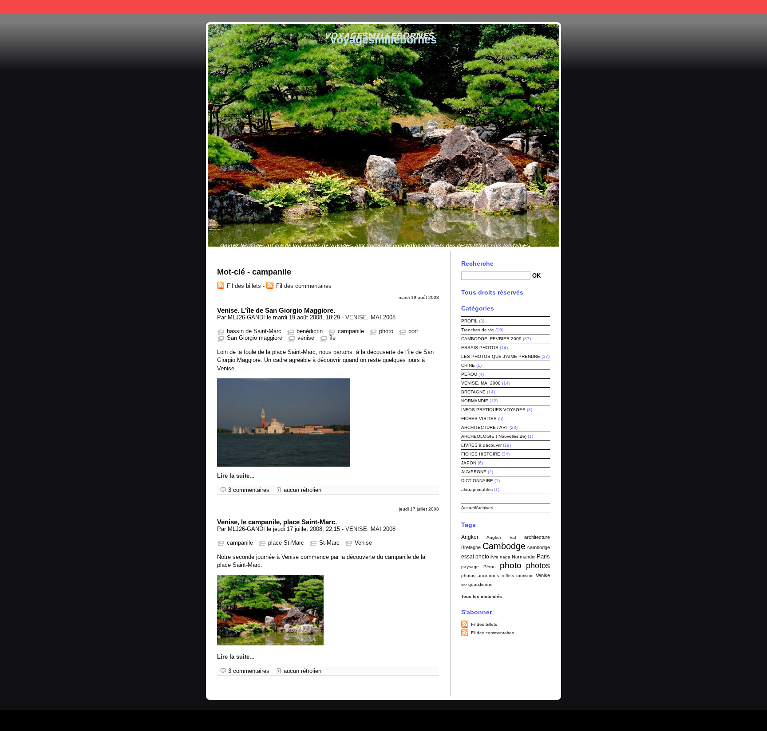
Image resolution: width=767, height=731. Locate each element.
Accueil (468, 507)
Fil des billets (244, 286)
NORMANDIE (474, 400)
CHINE (468, 365)
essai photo (475, 557)
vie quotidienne (477, 584)
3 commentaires (248, 490)
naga (505, 556)
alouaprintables (477, 489)
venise (305, 337)
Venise (363, 542)
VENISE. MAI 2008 (370, 317)
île (332, 337)
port (413, 331)
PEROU (469, 374)
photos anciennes (480, 575)
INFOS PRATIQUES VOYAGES (493, 409)
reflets (508, 575)
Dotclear (404, 718)
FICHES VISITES (479, 418)
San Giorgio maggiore (254, 337)
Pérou (489, 566)
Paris (543, 556)
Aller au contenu (649, 6)
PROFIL (469, 320)
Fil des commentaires (304, 286)
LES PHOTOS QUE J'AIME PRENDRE (500, 356)
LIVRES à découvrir (481, 445)
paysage (470, 566)
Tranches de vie (477, 329)
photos (538, 565)
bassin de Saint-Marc (254, 331)
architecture (537, 537)
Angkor (469, 537)
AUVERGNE (473, 471)
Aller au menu (692, 6)
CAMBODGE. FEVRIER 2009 (491, 338)
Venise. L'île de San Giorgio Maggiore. (276, 310)
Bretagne (471, 547)
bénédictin (310, 331)
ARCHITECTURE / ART (484, 427)
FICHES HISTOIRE (480, 454)
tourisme (525, 575)
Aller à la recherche (739, 6)
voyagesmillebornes (383, 39)
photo (386, 331)
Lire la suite (233, 475)
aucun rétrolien (302, 490)
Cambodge (504, 546)
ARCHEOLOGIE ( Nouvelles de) (493, 436)
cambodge (538, 547)
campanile (351, 331)
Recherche (477, 263)
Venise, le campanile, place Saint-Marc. (277, 522)
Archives (484, 507)
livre (494, 556)
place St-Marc (286, 542)
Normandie (523, 556)
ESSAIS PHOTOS (479, 347)
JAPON (468, 462)
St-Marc (329, 542)
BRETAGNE (473, 391)
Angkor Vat (501, 537)
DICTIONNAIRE (477, 480)
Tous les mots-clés (481, 596)
